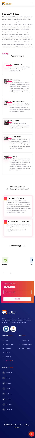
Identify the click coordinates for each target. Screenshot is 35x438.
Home (5, 340)
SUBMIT (17, 299)
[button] (4, 273)
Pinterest (9, 409)
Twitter (8, 388)
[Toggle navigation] (31, 3)
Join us (6, 352)
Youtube (8, 393)
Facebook (9, 372)
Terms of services (25, 344)
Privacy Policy (24, 348)
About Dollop (8, 344)
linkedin (8, 383)
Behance (8, 399)
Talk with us (24, 340)
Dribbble (8, 404)
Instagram (9, 378)
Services (6, 348)
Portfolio (6, 357)
